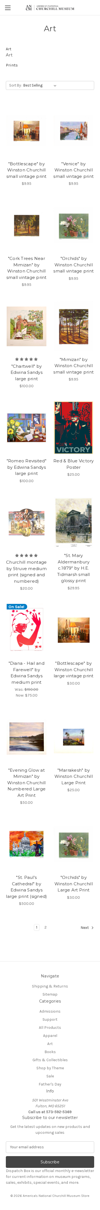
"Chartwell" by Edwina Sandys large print (26, 372)
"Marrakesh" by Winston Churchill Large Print (73, 776)
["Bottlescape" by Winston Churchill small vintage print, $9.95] (26, 130)
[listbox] (40, 85)
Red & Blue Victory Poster (73, 464)
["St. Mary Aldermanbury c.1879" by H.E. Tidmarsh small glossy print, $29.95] (74, 522)
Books (50, 1051)
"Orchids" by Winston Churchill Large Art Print (73, 884)
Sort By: (15, 85)
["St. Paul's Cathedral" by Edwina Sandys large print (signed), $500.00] (26, 844)
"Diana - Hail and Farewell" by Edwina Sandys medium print (26, 673)
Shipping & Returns (50, 986)
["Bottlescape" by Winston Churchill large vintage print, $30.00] (74, 630)
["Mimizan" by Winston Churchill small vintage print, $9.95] (74, 326)
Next (85, 928)
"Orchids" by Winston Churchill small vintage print (73, 265)
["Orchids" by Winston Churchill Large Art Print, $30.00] (74, 844)
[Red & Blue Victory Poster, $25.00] (74, 427)
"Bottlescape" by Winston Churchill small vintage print (26, 170)
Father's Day (50, 1084)
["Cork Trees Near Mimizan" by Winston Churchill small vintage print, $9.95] (26, 225)
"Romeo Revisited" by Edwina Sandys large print (26, 467)
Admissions (50, 1011)
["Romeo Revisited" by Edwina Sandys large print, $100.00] (26, 427)
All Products (50, 1027)
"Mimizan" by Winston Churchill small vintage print (73, 366)
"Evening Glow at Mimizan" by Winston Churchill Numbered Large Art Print (26, 782)
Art (50, 1043)
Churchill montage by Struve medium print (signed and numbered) (26, 571)
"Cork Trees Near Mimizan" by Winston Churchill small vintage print (26, 268)
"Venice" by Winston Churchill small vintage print (73, 170)
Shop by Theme (50, 1068)
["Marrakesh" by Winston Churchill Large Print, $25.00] (74, 737)
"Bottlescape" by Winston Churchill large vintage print (74, 669)
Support (50, 1019)
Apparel (50, 1035)
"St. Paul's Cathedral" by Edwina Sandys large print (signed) (26, 887)
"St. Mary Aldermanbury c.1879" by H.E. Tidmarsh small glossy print (73, 568)
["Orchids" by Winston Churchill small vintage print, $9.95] (74, 225)
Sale (50, 1076)
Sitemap (50, 994)
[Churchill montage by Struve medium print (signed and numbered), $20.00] (26, 522)
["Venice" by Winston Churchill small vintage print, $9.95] (74, 130)
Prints (12, 65)
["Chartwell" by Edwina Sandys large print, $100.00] (26, 326)
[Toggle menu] (7, 7)
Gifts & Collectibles (50, 1060)
